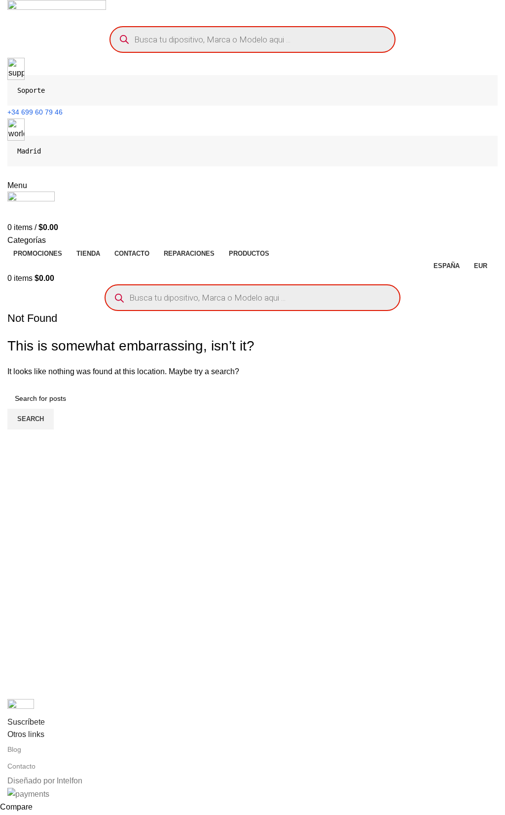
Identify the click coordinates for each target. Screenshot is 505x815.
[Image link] (20, 706)
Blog (14, 749)
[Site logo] (56, 10)
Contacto (21, 766)
